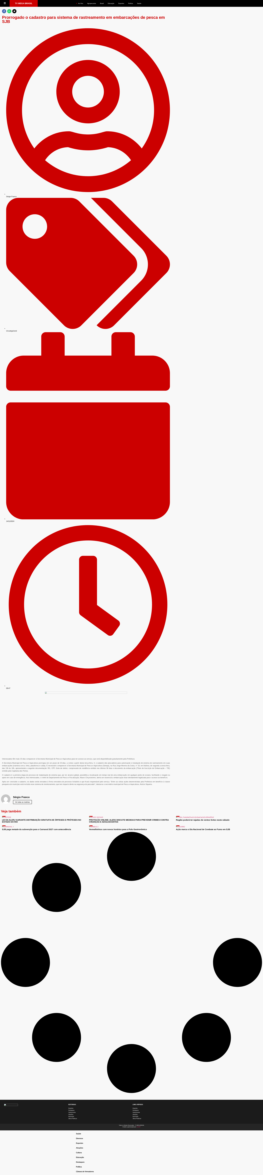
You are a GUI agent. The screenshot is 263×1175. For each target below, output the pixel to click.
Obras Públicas (72, 1118)
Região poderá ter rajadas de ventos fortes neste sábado (203, 820)
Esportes (121, 3)
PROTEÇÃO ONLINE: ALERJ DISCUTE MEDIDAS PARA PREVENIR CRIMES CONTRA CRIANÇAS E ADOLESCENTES (129, 821)
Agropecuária (91, 3)
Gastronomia (72, 1112)
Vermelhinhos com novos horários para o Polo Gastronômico (118, 829)
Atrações (70, 1114)
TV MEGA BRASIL (23, 3)
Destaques (71, 1110)
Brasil (102, 3)
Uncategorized (11, 331)
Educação (111, 3)
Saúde (139, 3)
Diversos (79, 1138)
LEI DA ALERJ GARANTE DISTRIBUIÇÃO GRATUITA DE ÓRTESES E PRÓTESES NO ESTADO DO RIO (41, 821)
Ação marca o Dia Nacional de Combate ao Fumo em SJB (203, 829)
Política (130, 3)
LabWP (138, 1127)
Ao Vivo (80, 3)
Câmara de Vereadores (85, 1171)
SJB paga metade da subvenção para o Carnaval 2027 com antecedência (36, 829)
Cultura (79, 1153)
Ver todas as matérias (22, 802)
